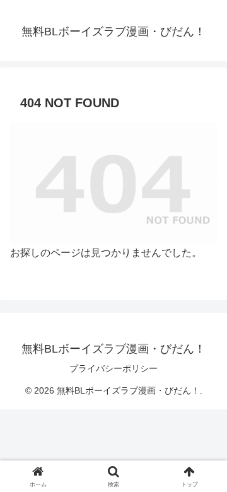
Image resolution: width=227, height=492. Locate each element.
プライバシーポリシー (113, 368)
